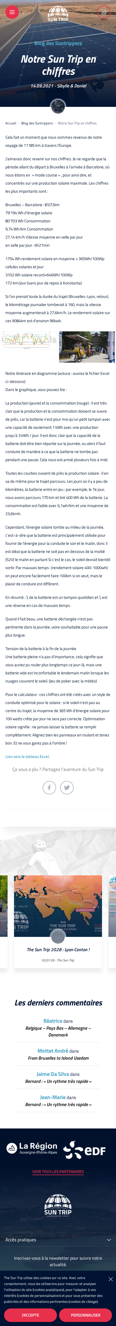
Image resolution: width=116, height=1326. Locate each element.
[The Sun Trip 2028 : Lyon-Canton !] (58, 906)
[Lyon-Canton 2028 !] (104, 12)
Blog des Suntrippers (58, 43)
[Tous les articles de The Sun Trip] (58, 937)
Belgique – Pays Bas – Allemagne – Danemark (58, 1031)
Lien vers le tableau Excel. (27, 756)
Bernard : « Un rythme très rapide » (58, 1081)
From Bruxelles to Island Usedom (58, 1058)
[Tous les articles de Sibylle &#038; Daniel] (58, 106)
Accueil (10, 123)
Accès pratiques (20, 1240)
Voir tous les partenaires (58, 1171)
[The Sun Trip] (58, 19)
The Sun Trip (65, 960)
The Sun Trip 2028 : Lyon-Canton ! (58, 949)
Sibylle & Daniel (71, 85)
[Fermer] (110, 1278)
